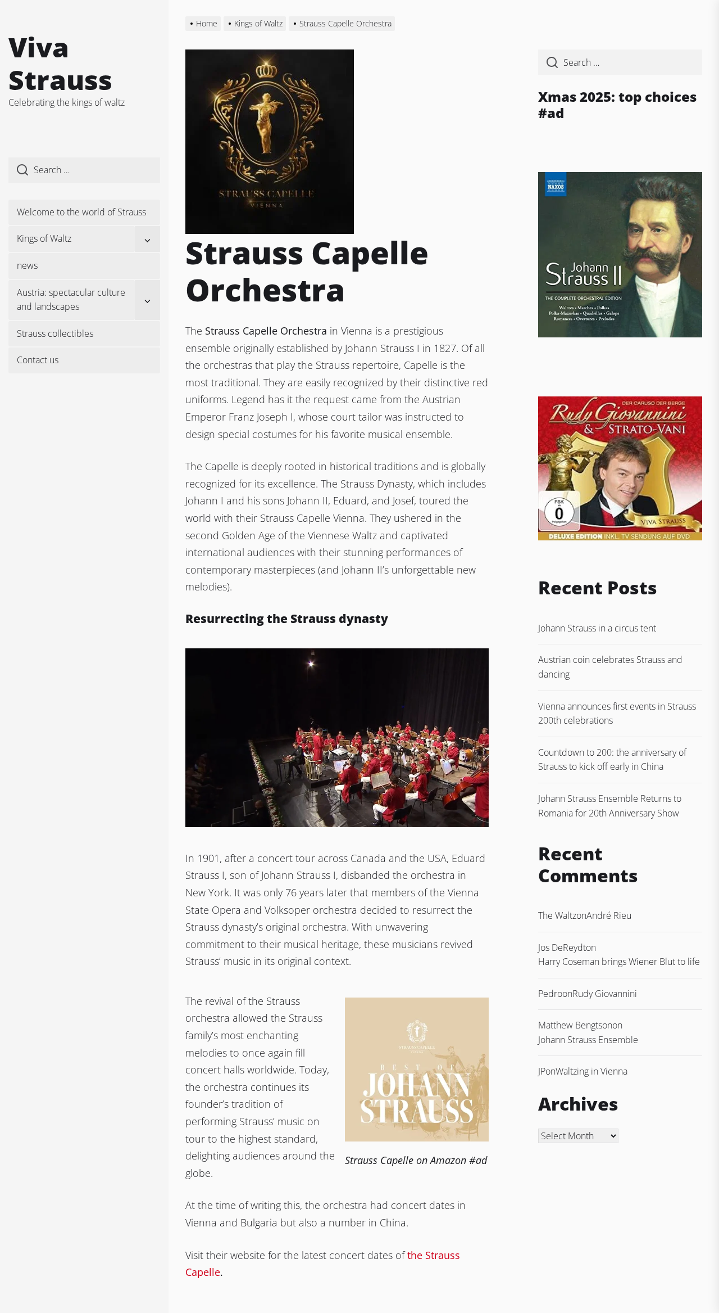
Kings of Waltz (44, 238)
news (27, 265)
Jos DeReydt (562, 947)
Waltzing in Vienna (591, 1071)
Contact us (37, 360)
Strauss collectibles (55, 333)
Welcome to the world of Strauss (81, 212)
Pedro (550, 993)
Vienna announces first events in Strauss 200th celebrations (617, 713)
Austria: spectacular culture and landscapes (71, 299)
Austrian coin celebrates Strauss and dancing (610, 666)
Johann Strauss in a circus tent (597, 628)
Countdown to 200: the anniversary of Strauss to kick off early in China (612, 759)
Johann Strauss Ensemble (588, 1040)
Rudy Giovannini (604, 993)
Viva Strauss (60, 63)
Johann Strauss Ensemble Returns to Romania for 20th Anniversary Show (609, 805)
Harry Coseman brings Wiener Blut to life (619, 961)
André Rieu (608, 915)
